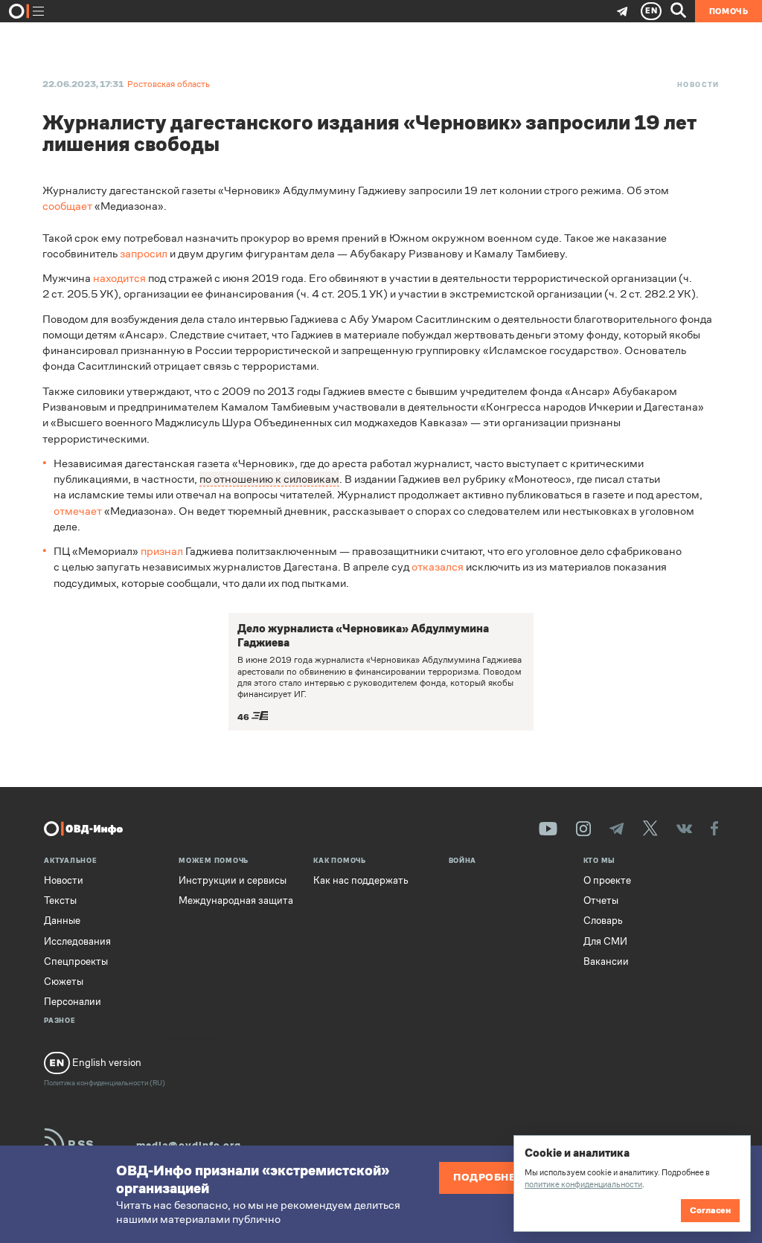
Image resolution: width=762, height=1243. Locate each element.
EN (651, 11)
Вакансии (606, 962)
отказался (438, 566)
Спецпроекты (76, 962)
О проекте (607, 881)
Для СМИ (605, 942)
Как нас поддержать (361, 881)
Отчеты (600, 901)
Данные (62, 921)
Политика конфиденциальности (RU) (104, 1083)
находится (119, 278)
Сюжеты (63, 982)
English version (105, 1062)
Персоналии (72, 1002)
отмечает (78, 511)
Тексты (60, 901)
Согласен (710, 1210)
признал (162, 551)
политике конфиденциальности (583, 1184)
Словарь (603, 921)
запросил (143, 253)
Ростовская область (168, 84)
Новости (698, 84)
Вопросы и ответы (193, 1038)
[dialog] (631, 1183)
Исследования (77, 942)
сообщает (67, 206)
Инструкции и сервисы (232, 881)
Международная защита (236, 901)
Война (463, 861)
